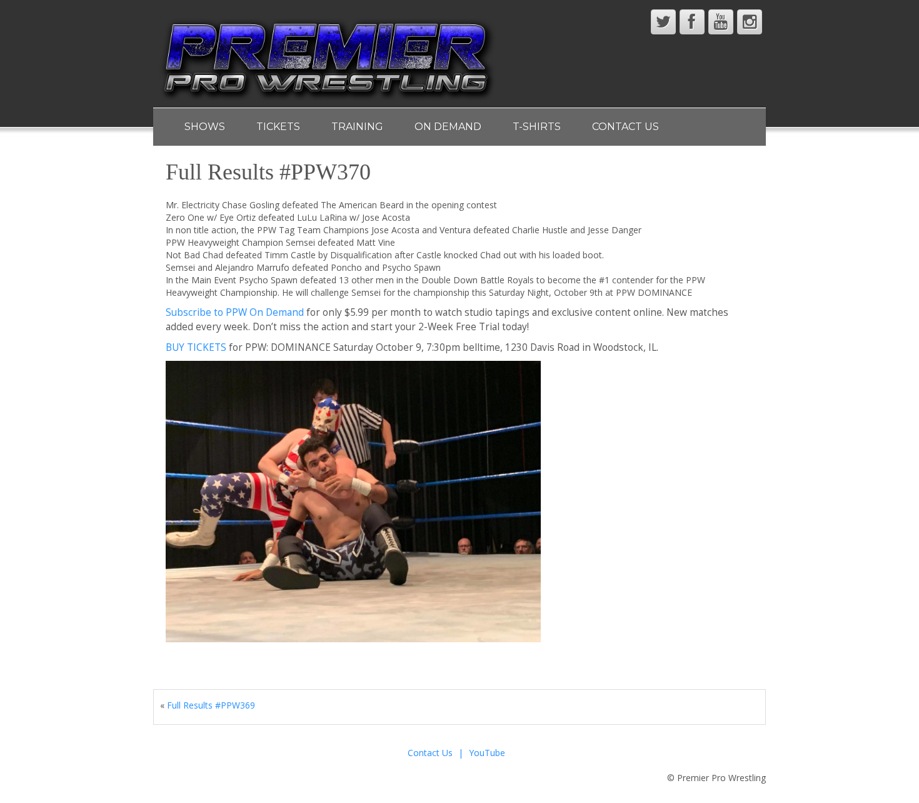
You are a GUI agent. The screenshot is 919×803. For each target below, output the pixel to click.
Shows (204, 127)
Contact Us (625, 127)
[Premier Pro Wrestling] (328, 57)
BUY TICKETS (196, 347)
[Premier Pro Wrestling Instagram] (749, 21)
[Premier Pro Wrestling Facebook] (692, 21)
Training (357, 127)
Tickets (278, 127)
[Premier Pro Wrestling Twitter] (663, 21)
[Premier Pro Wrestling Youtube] (720, 21)
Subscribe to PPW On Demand (235, 312)
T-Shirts (537, 127)
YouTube (487, 753)
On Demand (447, 127)
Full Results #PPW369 (211, 705)
